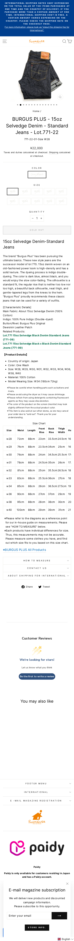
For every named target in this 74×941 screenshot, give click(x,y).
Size (37, 185)
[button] (65, 939)
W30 (37, 191)
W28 (12, 191)
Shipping (54, 152)
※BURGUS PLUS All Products (24, 550)
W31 (49, 191)
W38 (49, 201)
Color (37, 168)
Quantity (37, 212)
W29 (25, 191)
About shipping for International (37, 576)
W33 (12, 201)
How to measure (37, 560)
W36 (37, 201)
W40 (61, 201)
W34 (25, 201)
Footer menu (36, 783)
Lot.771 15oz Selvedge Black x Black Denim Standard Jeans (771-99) (37, 345)
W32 (61, 191)
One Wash (37, 174)
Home (36, 111)
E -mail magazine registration (36, 801)
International (36, 792)
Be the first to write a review (37, 676)
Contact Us (37, 568)
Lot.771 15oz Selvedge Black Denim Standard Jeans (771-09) (36, 337)
